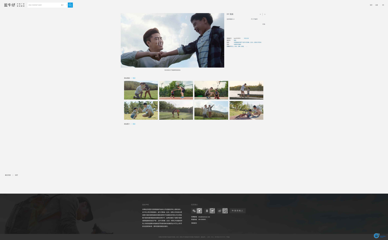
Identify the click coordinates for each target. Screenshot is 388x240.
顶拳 (239, 46)
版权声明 (145, 205)
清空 (16, 175)
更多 (134, 78)
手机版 (228, 237)
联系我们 (194, 205)
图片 (62, 5)
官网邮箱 (194, 217)
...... (246, 46)
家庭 (242, 46)
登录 (371, 5)
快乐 (236, 46)
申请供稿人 (238, 211)
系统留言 (194, 223)
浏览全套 (246, 38)
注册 (376, 5)
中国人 (232, 46)
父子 (228, 46)
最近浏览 (8, 175)
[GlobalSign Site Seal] (380, 237)
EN (383, 5)
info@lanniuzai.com (204, 217)
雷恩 (235, 40)
